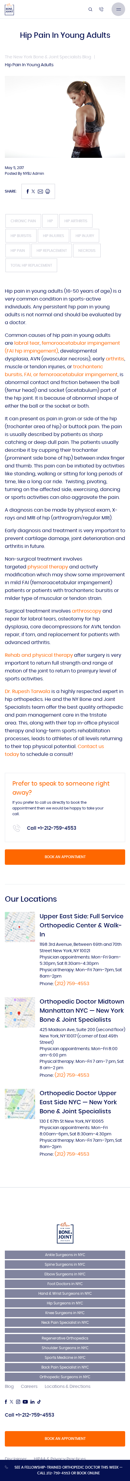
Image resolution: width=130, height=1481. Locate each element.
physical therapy (48, 567)
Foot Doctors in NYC (65, 1284)
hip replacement (52, 250)
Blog (9, 1387)
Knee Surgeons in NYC (65, 1313)
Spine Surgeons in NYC (65, 1264)
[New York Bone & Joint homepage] (65, 1232)
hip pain (18, 250)
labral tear (27, 343)
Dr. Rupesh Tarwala (27, 691)
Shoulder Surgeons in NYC (65, 1348)
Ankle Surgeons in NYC (65, 1255)
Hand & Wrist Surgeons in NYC (65, 1293)
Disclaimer (16, 1459)
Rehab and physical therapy (39, 655)
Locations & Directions (67, 1387)
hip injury (85, 236)
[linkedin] (32, 1402)
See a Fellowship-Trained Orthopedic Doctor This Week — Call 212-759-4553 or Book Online (68, 1470)
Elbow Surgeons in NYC (65, 1274)
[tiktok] (39, 1402)
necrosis (87, 250)
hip (50, 221)
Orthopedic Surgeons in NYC (65, 1377)
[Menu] (118, 9)
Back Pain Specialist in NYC (65, 1367)
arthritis (115, 358)
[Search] (90, 9)
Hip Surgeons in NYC (65, 1303)
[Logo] (9, 9)
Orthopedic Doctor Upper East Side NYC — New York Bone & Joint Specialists (78, 1102)
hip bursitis (21, 236)
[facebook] (6, 1402)
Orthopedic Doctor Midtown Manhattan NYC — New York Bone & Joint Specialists (82, 1011)
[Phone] (101, 9)
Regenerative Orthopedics (65, 1338)
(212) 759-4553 (72, 983)
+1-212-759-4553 (56, 828)
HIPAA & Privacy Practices (60, 1459)
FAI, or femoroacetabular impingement (71, 374)
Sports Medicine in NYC (65, 1357)
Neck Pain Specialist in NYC (65, 1322)
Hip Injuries (53, 236)
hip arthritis (75, 221)
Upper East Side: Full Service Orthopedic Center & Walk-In (81, 925)
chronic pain (23, 221)
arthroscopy (87, 611)
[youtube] (25, 1402)
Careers (29, 1387)
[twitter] (11, 1402)
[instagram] (18, 1402)
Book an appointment (65, 857)
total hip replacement (31, 265)
